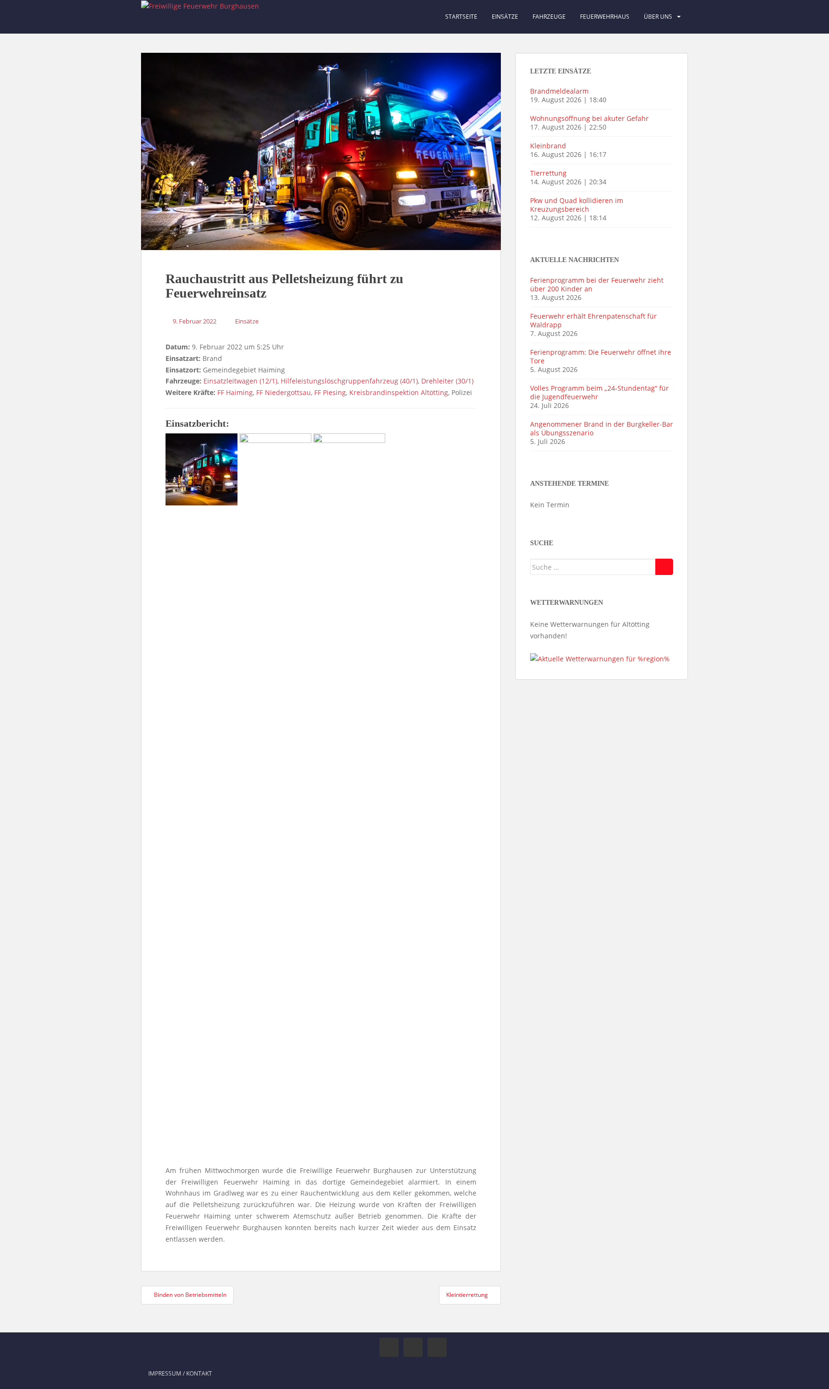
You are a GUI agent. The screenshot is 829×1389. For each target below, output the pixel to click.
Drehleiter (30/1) (447, 380)
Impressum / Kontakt (180, 1373)
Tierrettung (548, 173)
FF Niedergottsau (283, 392)
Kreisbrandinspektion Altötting (398, 392)
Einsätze (505, 16)
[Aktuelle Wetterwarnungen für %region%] (600, 658)
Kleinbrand (548, 145)
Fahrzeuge (549, 16)
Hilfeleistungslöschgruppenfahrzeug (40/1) (349, 380)
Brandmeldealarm (559, 91)
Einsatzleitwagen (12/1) (240, 380)
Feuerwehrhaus (604, 16)
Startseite (461, 16)
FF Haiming (235, 392)
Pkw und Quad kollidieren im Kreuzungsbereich (576, 205)
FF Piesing (330, 392)
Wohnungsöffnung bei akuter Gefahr (589, 118)
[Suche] (664, 567)
